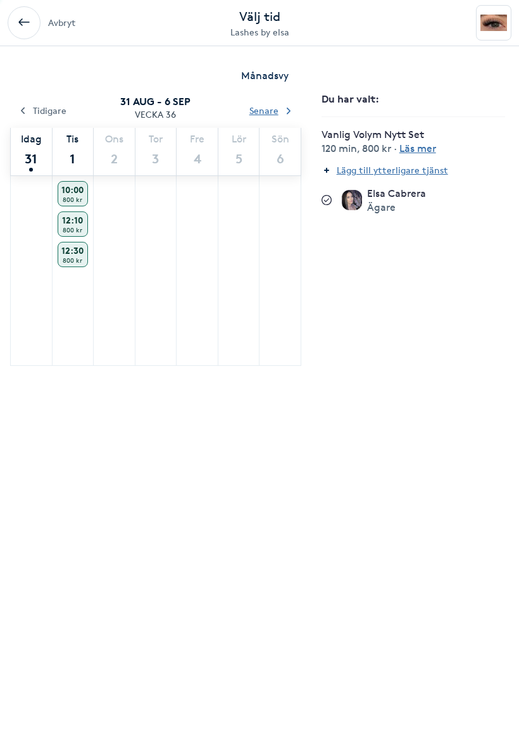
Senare (263, 110)
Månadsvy (265, 76)
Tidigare (49, 110)
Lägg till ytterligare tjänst (392, 170)
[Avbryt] (24, 22)
